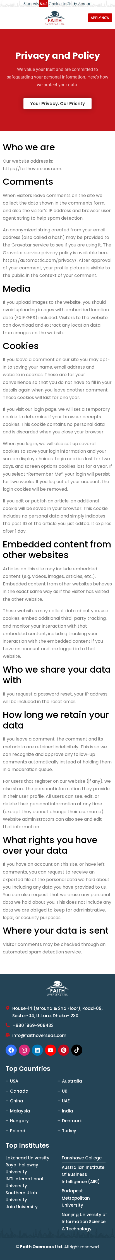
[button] (57, 103)
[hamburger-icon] (9, 18)
